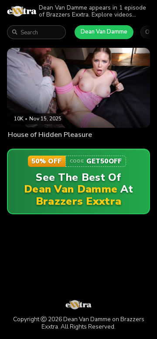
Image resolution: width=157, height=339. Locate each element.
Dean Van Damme (104, 32)
